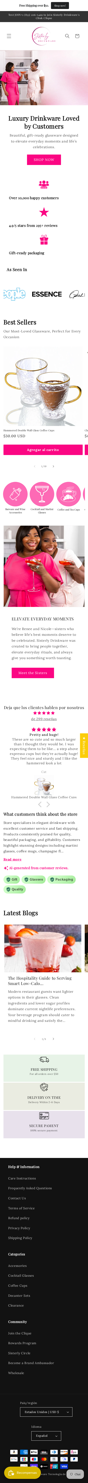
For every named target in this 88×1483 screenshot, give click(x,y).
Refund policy (19, 1218)
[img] (44, 713)
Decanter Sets (19, 1296)
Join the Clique (20, 1333)
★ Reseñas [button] (84, 745)
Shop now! (60, 5)
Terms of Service (21, 1208)
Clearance (16, 1305)
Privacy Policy (19, 1228)
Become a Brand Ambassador (31, 1363)
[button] (9, 36)
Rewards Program (22, 1343)
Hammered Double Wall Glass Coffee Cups (28, 430)
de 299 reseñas (44, 719)
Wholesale (16, 1373)
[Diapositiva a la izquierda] (34, 466)
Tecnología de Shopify (62, 1474)
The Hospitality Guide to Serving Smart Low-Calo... (40, 980)
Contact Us (17, 1198)
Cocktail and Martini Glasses (42, 510)
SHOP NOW (44, 159)
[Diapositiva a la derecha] (53, 466)
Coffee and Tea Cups (69, 509)
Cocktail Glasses (21, 1275)
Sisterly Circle (19, 1353)
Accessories (17, 1266)
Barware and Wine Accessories (15, 510)
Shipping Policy (20, 1238)
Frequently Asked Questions (30, 1188)
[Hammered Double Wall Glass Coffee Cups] (44, 785)
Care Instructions (22, 1178)
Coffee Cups (17, 1286)
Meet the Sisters (32, 673)
